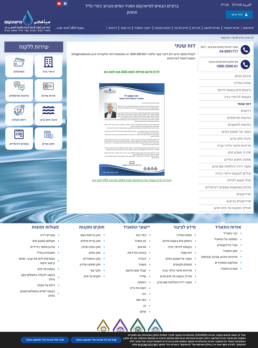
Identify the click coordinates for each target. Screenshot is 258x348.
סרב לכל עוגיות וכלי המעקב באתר (45, 339)
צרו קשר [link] (126, 28)
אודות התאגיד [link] (231, 28)
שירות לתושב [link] (212, 28)
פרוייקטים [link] (244, 194)
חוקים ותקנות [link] (162, 28)
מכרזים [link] (196, 28)
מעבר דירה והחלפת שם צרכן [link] (231, 166)
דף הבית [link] (250, 38)
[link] (241, 4)
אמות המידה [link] (242, 83)
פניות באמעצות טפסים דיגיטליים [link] (228, 187)
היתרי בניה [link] (48, 72)
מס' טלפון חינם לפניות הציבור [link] (223, 62)
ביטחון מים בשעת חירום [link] (234, 90)
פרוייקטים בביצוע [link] (239, 201)
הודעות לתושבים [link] (239, 124)
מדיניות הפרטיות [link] (147, 344)
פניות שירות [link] (48, 96)
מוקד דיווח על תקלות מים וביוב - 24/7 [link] (219, 47)
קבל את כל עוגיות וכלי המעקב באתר (96, 339)
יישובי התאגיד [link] (142, 28)
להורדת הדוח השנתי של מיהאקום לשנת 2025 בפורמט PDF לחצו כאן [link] (131, 180)
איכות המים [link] (243, 76)
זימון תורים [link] (48, 144)
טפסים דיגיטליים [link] (19, 144)
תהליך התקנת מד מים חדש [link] (232, 208)
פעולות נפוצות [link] (45, 227)
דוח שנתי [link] (244, 104)
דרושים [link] (112, 28)
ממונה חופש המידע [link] (237, 159)
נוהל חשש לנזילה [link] (239, 180)
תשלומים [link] (19, 72)
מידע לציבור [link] (181, 28)
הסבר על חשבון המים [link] (236, 131)
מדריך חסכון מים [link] (239, 152)
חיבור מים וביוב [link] (240, 138)
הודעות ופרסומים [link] (239, 117)
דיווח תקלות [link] (19, 120)
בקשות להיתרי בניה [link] (237, 96)
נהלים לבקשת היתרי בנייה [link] (233, 173)
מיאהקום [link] (248, 28)
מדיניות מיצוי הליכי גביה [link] (234, 145)
